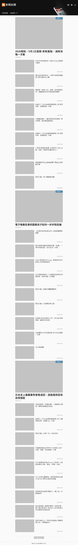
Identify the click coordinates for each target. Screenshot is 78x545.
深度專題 (5, 13)
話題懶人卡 (14, 13)
